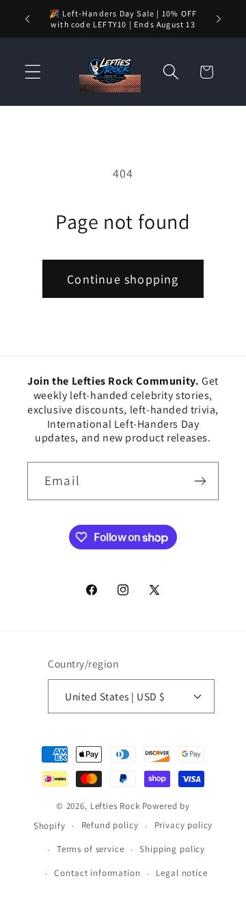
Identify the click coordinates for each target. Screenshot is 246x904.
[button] (33, 72)
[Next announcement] (219, 19)
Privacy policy (183, 825)
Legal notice (181, 873)
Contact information (97, 873)
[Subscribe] (200, 481)
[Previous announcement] (27, 19)
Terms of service (90, 849)
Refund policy (110, 825)
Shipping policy (172, 849)
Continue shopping (122, 279)
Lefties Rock (115, 806)
